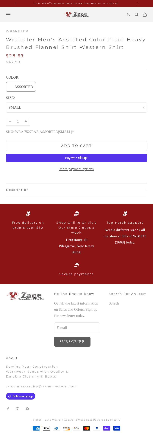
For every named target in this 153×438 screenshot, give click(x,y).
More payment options (76, 169)
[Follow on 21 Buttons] (27, 409)
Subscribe (72, 342)
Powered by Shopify (107, 420)
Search (114, 303)
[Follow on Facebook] (8, 409)
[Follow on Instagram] (17, 409)
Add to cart (76, 146)
